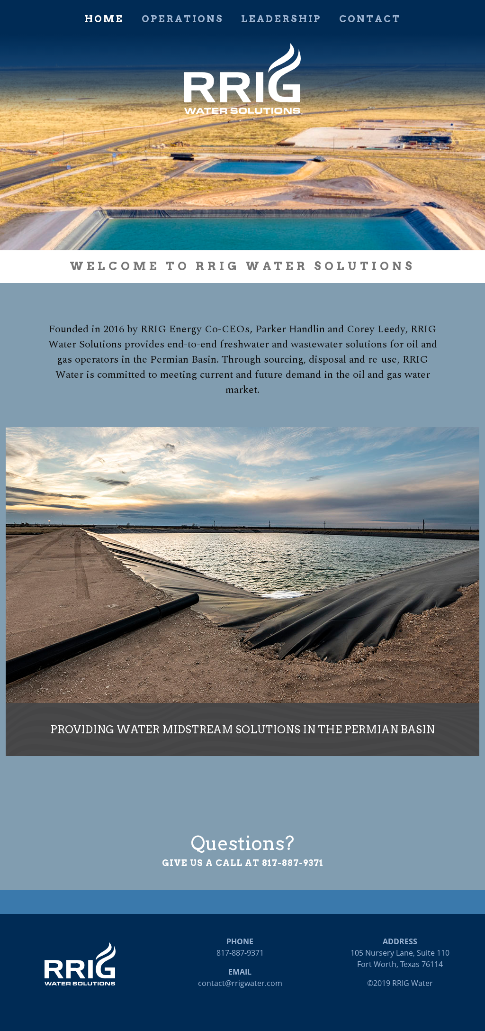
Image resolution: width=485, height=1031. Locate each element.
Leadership (281, 19)
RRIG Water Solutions (242, 78)
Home (104, 19)
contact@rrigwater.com (240, 983)
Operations (183, 19)
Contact (370, 19)
